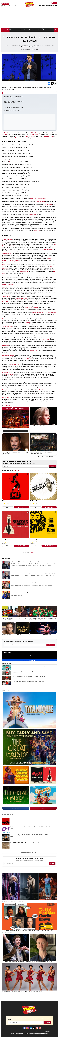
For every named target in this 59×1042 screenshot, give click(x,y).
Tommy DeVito (38, 382)
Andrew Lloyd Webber (21, 298)
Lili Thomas (5, 276)
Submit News (30, 1031)
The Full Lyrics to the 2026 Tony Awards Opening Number (25, 582)
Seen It (7, 507)
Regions (36, 1031)
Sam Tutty (37, 230)
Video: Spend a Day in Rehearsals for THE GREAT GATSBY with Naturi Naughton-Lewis (13, 106)
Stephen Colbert (9, 374)
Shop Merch (6, 3)
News (11, 29)
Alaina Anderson (19, 138)
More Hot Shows (15, 808)
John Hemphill (29, 136)
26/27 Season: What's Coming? (9, 5)
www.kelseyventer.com (31, 395)
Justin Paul (47, 203)
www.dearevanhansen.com (38, 198)
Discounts (43, 808)
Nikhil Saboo (5, 287)
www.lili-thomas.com (8, 284)
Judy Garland (24, 271)
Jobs (27, 29)
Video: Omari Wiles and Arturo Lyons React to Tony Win (25, 562)
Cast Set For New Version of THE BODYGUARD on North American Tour (14, 102)
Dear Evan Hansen (15, 364)
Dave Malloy (42, 276)
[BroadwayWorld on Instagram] (27, 1028)
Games (39, 29)
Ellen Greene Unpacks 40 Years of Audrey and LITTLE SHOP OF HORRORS (29, 676)
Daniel (4, 382)
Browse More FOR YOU (45, 456)
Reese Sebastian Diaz (8, 355)
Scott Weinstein (14, 246)
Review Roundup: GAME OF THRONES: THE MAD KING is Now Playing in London (14, 111)
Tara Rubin (51, 258)
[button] (56, 30)
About (15, 1031)
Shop (35, 29)
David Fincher (6, 301)
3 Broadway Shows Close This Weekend (13, 901)
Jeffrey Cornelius (7, 327)
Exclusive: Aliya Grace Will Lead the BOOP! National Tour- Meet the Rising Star (23, 991)
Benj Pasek (38, 203)
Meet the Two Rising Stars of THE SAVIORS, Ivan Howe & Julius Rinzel (28, 681)
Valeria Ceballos (7, 338)
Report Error (47, 1031)
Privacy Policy (44, 1033)
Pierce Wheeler (6, 397)
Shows (15, 29)
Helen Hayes (32, 215)
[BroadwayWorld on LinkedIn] (30, 1028)
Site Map (42, 1031)
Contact (20, 1031)
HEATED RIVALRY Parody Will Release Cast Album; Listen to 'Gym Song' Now (13, 97)
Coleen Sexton (35, 133)
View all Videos (6, 687)
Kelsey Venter (6, 390)
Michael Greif (48, 205)
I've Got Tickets (21, 507)
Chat (24, 29)
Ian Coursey (5, 346)
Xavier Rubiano (6, 260)
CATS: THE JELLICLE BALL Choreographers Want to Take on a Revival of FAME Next (31, 592)
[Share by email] (55, 83)
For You (8, 405)
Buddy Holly (12, 162)
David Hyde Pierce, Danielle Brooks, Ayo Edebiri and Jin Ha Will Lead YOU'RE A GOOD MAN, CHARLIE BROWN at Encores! (27, 931)
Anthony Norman (7, 133)
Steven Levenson (40, 201)
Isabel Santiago (6, 372)
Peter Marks (18, 208)
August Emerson (48, 136)
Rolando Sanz (33, 351)
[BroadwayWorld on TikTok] (34, 1028)
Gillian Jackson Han (7, 363)
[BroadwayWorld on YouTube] (40, 1028)
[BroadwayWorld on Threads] (37, 1028)
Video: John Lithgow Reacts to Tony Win (21, 572)
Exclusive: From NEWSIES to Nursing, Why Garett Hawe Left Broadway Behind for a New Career (27, 961)
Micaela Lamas (36, 134)
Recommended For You (8, 814)
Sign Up (48, 1022)
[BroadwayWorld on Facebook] (24, 1028)
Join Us (24, 1031)
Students (31, 29)
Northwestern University (31, 308)
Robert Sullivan (10, 382)
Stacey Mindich (15, 260)
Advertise (11, 1031)
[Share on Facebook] (49, 83)
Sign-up (48, 2)
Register (45, 29)
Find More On (28, 552)
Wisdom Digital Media (26, 1033)
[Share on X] (52, 83)
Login (51, 29)
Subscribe (51, 645)
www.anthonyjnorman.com (46, 249)
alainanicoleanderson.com (17, 262)
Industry (19, 29)
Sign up (52, 863)
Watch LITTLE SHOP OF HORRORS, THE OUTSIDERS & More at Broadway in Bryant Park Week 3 (34, 666)
